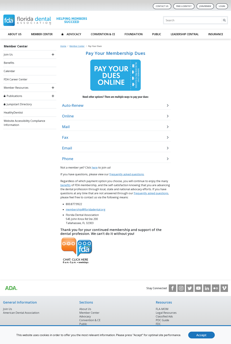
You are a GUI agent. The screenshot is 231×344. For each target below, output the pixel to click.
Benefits (9, 63)
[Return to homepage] (46, 20)
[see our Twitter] (189, 288)
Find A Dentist (184, 6)
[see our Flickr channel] (215, 288)
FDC (158, 324)
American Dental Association (21, 313)
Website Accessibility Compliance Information (24, 123)
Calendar (9, 71)
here (95, 167)
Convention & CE (103, 34)
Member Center (42, 34)
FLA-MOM (162, 309)
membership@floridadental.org (85, 209)
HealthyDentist (13, 112)
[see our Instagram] (181, 288)
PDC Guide (162, 320)
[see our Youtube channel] (198, 288)
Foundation (134, 34)
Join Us (8, 54)
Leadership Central (185, 34)
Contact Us (162, 6)
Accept (201, 335)
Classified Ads (164, 316)
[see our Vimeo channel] (224, 288)
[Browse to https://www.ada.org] (11, 288)
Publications (14, 96)
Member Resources (16, 88)
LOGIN (222, 6)
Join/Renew (205, 6)
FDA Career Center (15, 79)
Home (63, 46)
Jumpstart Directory (19, 104)
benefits (65, 185)
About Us (14, 34)
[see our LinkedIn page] (207, 288)
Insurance (215, 34)
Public (156, 34)
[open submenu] (53, 54)
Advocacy (74, 34)
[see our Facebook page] (172, 288)
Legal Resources (166, 313)
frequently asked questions (126, 174)
